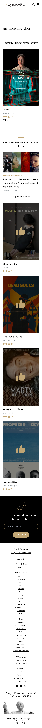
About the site (21, 672)
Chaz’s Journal (21, 626)
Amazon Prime (21, 579)
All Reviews (21, 556)
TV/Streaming (21, 657)
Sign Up (21, 568)
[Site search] (33, 4)
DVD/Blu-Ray (21, 644)
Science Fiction (21, 608)
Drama (21, 589)
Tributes (21, 641)
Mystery (21, 598)
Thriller (21, 614)
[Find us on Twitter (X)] (25, 686)
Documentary (21, 586)
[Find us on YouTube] (21, 686)
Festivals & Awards (21, 663)
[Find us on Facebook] (17, 686)
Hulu (21, 595)
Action (21, 576)
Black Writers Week (21, 651)
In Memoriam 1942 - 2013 (21, 696)
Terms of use (21, 721)
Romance (21, 604)
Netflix (21, 601)
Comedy (21, 582)
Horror (21, 592)
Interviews (21, 638)
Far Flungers (21, 635)
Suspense (21, 611)
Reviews (21, 622)
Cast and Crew (21, 559)
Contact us (21, 675)
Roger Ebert (21, 660)
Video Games (21, 648)
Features (21, 654)
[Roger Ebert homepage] (14, 5)
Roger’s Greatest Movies (21, 553)
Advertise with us (21, 678)
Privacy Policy (21, 723)
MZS (21, 632)
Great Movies (21, 629)
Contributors (21, 681)
